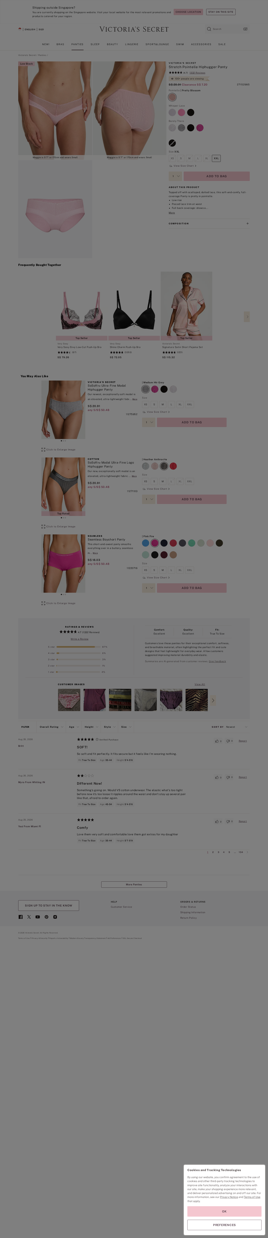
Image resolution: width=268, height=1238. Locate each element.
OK (224, 1211)
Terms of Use (252, 1197)
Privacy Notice (229, 1197)
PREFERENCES (224, 1225)
